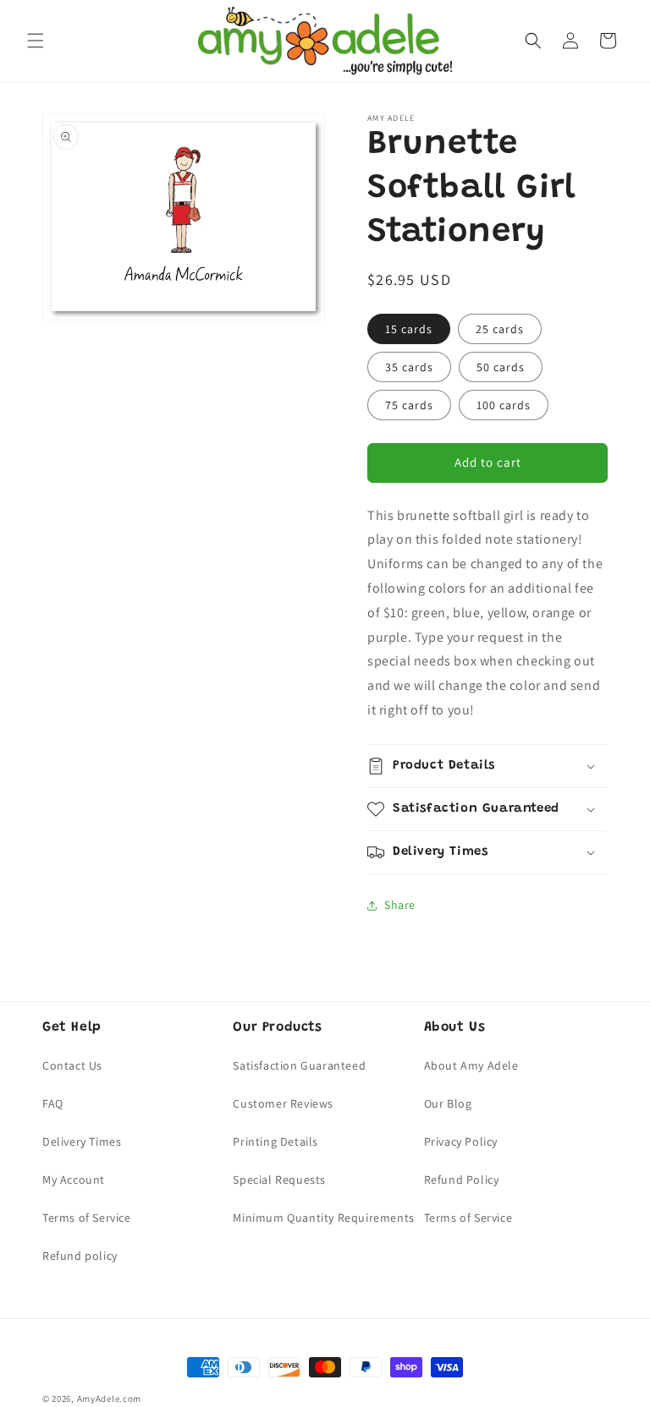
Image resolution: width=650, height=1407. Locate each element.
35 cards (409, 367)
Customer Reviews (283, 1103)
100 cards (503, 405)
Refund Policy (461, 1179)
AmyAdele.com (109, 1398)
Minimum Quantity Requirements (323, 1217)
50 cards (500, 367)
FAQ (52, 1103)
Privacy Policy (461, 1141)
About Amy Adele (471, 1065)
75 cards (409, 405)
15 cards (408, 329)
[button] (35, 40)
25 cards (500, 329)
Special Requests (279, 1179)
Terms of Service (86, 1217)
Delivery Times (81, 1141)
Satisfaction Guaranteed (299, 1065)
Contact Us (72, 1065)
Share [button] (400, 904)
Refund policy (80, 1255)
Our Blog (448, 1103)
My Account (73, 1179)
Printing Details (275, 1141)
